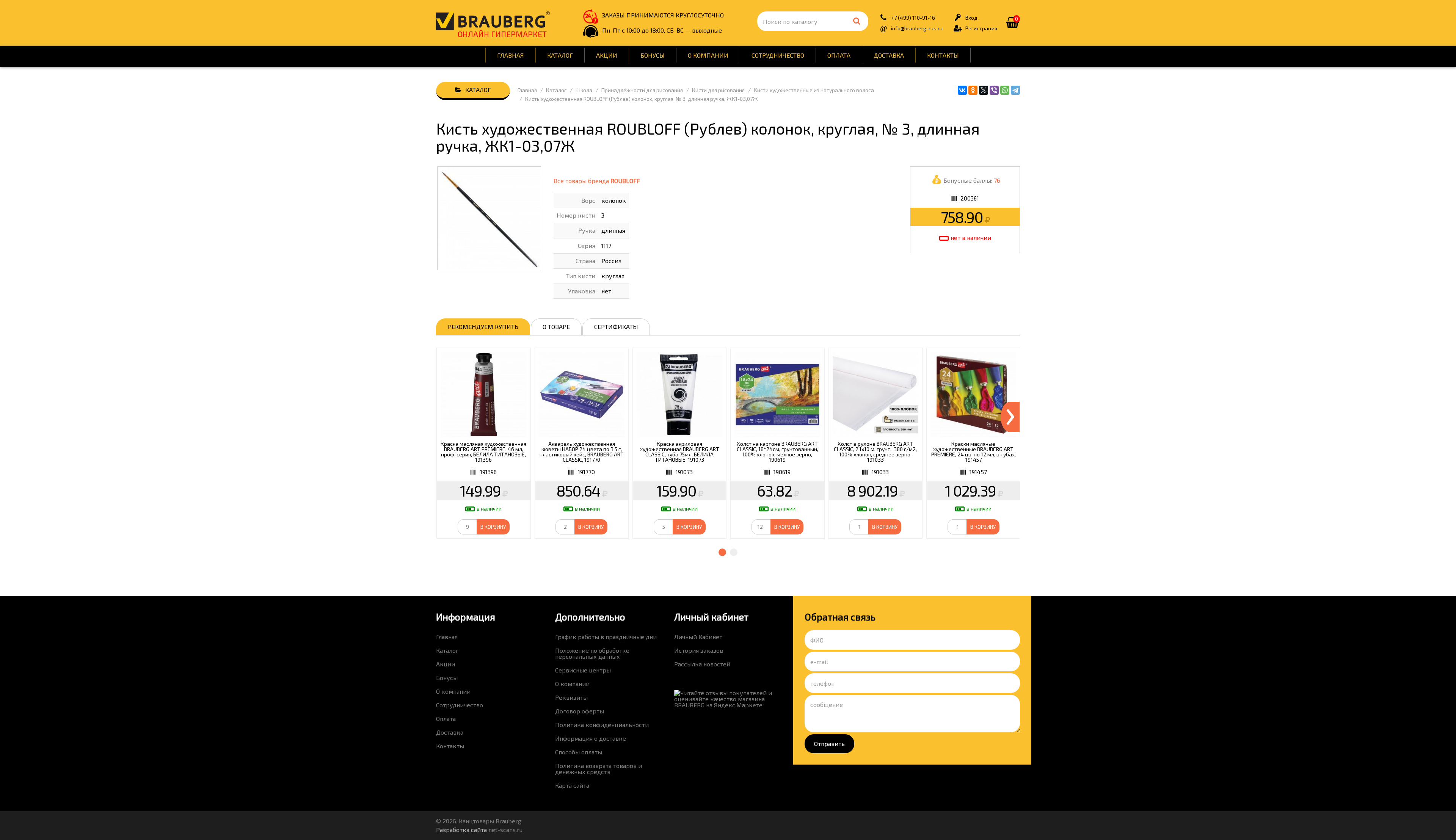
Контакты (943, 55)
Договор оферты (579, 711)
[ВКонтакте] (962, 90)
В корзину (493, 527)
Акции (606, 55)
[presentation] (1010, 417)
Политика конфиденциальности (602, 724)
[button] (722, 552)
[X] (983, 90)
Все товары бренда (597, 180)
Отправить (829, 743)
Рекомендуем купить (483, 326)
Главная (510, 55)
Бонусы (652, 55)
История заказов (698, 650)
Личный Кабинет (698, 636)
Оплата (838, 55)
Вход (971, 17)
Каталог (560, 55)
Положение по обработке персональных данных (592, 653)
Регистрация (981, 28)
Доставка (889, 55)
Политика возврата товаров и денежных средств (598, 768)
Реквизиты (571, 697)
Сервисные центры (583, 670)
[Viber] (994, 90)
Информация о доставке (590, 738)
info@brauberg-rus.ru (917, 28)
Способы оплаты (578, 751)
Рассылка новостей (702, 664)
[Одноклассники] (972, 90)
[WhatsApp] (1004, 90)
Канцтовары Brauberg (493, 20)
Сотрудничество (778, 55)
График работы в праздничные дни (606, 636)
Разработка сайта (461, 829)
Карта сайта (572, 785)
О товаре (556, 326)
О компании (708, 55)
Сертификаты (616, 326)
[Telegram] (1015, 90)
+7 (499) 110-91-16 (913, 17)
